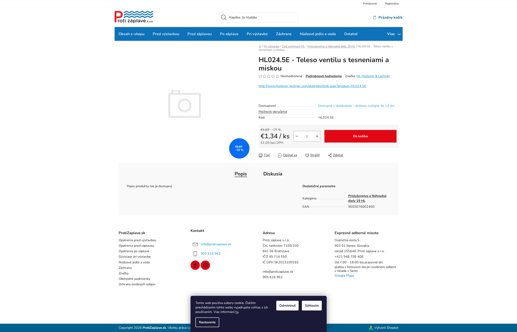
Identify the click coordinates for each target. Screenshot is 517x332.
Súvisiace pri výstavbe (135, 257)
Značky (124, 273)
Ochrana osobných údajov (137, 284)
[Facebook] (195, 265)
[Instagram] (205, 265)
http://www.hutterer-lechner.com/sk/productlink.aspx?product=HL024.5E (312, 86)
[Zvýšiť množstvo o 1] (317, 136)
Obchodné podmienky (134, 279)
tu (236, 312)
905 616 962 (211, 253)
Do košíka (360, 136)
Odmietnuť (287, 305)
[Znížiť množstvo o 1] (297, 136)
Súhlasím (312, 305)
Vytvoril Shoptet (386, 328)
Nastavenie (207, 322)
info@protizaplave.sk (216, 244)
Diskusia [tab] (272, 174)
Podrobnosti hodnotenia (324, 76)
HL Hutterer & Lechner (373, 76)
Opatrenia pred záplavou (136, 246)
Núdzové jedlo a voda (134, 262)
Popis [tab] (241, 174)
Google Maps (344, 276)
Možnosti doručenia (273, 111)
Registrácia (392, 3)
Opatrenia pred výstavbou (137, 240)
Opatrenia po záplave (134, 251)
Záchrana (125, 268)
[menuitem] (131, 34)
